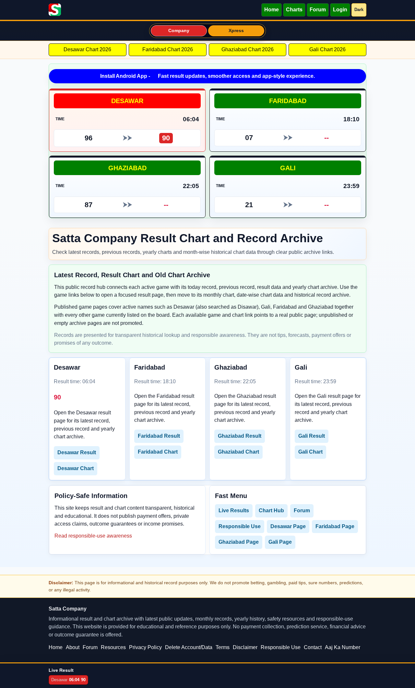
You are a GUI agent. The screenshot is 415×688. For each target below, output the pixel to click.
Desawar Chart (75, 468)
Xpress (236, 30)
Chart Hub (271, 510)
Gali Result (311, 436)
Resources (113, 647)
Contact (313, 647)
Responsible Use (240, 526)
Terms (223, 647)
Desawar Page (288, 526)
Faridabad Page (334, 526)
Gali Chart (310, 452)
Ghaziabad (127, 168)
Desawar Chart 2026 (87, 49)
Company (179, 30)
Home (271, 9)
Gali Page (280, 542)
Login (340, 9)
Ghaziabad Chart (238, 452)
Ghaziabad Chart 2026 (247, 49)
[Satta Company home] (55, 10)
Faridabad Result (159, 436)
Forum (318, 9)
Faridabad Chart (158, 452)
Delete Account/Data (188, 647)
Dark (358, 9)
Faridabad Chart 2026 (167, 49)
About (72, 647)
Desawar (127, 100)
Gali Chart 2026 (327, 49)
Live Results (234, 510)
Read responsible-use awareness (93, 536)
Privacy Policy (145, 647)
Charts (294, 9)
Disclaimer (245, 647)
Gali (288, 168)
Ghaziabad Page (239, 542)
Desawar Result (76, 452)
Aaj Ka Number (342, 647)
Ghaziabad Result (239, 436)
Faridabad (287, 100)
